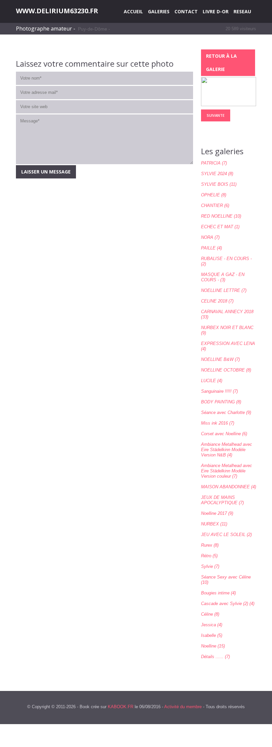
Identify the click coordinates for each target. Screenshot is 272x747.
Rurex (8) (210, 545)
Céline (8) (210, 614)
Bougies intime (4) (218, 592)
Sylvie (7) (210, 566)
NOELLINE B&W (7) (220, 359)
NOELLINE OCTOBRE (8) (226, 370)
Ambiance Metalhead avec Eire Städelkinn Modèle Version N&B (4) (226, 449)
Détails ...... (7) (215, 656)
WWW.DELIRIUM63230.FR (57, 11)
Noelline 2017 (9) (217, 513)
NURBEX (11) (214, 523)
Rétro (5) (209, 555)
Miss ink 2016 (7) (217, 423)
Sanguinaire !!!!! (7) (219, 391)
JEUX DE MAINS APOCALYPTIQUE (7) (222, 500)
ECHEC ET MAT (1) (220, 226)
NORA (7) (210, 237)
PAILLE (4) (211, 247)
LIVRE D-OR (216, 11)
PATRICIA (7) (214, 163)
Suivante (216, 115)
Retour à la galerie (221, 62)
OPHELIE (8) (213, 194)
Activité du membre (183, 706)
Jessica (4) (211, 624)
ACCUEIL (133, 11)
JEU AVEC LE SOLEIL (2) (226, 534)
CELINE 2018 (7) (217, 301)
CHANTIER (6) (215, 205)
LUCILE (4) (211, 380)
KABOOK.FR (120, 706)
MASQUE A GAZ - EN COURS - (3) (222, 277)
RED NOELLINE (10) (221, 216)
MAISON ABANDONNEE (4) (228, 486)
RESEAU (242, 11)
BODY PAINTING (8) (221, 401)
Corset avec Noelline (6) (224, 433)
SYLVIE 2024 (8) (217, 173)
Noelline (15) (213, 646)
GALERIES (159, 11)
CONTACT (186, 11)
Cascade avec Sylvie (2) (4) (227, 603)
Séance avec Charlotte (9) (226, 412)
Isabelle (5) (211, 635)
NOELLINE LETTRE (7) (223, 290)
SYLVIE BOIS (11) (219, 184)
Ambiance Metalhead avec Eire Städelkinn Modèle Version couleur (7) (226, 471)
